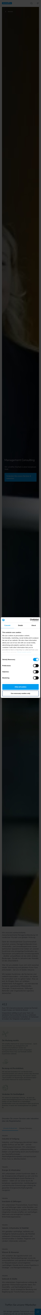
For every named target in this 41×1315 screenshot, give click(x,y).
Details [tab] (20, 625)
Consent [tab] (7, 625)
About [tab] (33, 625)
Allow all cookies (20, 687)
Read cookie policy (24, 652)
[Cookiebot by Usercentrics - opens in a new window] (30, 620)
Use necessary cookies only (20, 693)
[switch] (36, 665)
